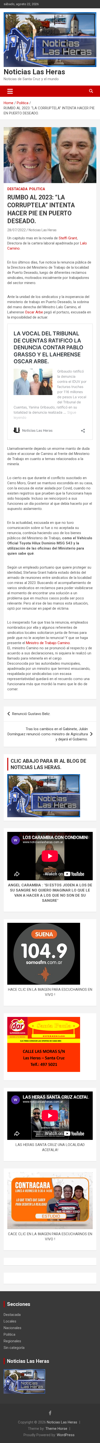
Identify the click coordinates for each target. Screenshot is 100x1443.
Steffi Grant (68, 238)
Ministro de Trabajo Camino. (48, 643)
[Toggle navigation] (10, 91)
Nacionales (12, 1328)
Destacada (17, 189)
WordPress (66, 1435)
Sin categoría (14, 1347)
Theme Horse (56, 1428)
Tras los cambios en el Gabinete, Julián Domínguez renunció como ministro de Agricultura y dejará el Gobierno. (48, 734)
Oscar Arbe (34, 312)
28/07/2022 (16, 230)
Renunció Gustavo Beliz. (31, 714)
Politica (37, 189)
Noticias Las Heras (34, 71)
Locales (10, 1321)
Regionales (12, 1341)
